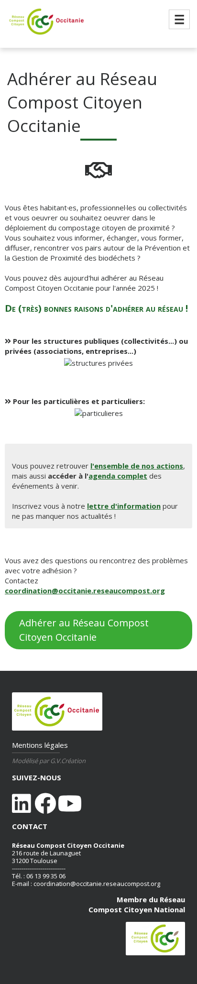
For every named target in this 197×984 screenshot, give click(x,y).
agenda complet (117, 476)
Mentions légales (40, 745)
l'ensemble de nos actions (136, 465)
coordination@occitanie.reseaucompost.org (85, 590)
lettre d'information (124, 506)
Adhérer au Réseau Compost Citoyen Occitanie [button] (84, 630)
